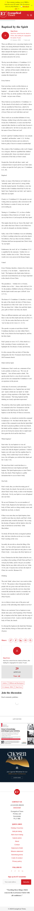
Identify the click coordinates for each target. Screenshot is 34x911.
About (17, 841)
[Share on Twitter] (11, 640)
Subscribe (26, 882)
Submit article (17, 838)
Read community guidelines (10, 697)
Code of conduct (17, 858)
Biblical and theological (16, 683)
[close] (31, 5)
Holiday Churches (17, 828)
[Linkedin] (22, 871)
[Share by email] (25, 640)
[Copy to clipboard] (30, 640)
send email (17, 807)
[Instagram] (18, 871)
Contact (17, 844)
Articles (4, 683)
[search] (27, 15)
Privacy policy (17, 861)
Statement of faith (17, 848)
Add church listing (17, 834)
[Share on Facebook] (16, 640)
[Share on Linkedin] (21, 640)
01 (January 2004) (7, 687)
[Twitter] (15, 871)
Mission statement (17, 851)
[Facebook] (11, 871)
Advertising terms (17, 854)
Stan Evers (14, 31)
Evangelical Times (19, 909)
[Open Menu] (30, 15)
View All (16, 676)
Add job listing (17, 831)
